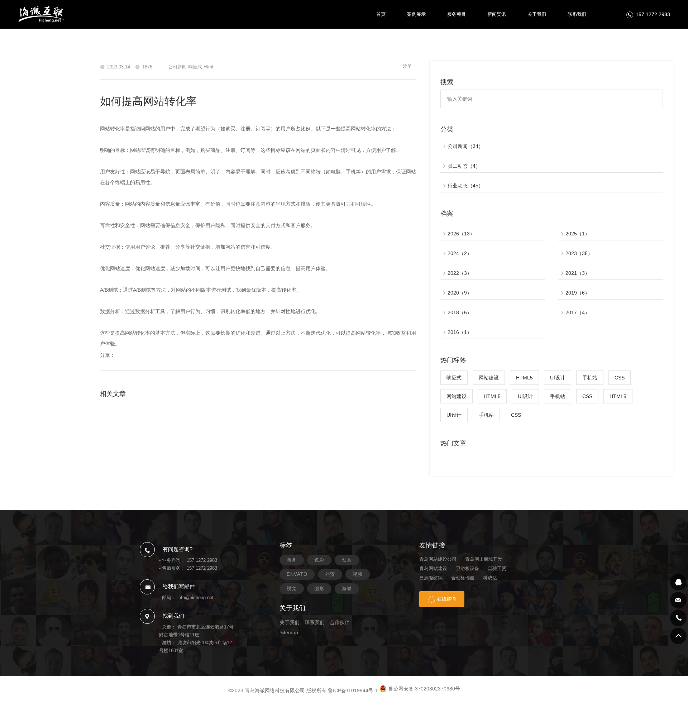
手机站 (589, 378)
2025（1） (577, 233)
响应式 (454, 378)
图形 (319, 588)
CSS (620, 378)
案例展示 (416, 14)
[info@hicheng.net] (678, 600)
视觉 (292, 588)
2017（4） (577, 312)
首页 (381, 14)
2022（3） (460, 273)
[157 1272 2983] (678, 618)
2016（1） (460, 332)
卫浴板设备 (467, 568)
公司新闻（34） (465, 146)
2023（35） (579, 253)
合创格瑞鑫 (462, 577)
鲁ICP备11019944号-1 (353, 690)
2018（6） (460, 312)
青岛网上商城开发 (483, 559)
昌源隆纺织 (431, 577)
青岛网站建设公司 (438, 559)
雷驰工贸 (497, 568)
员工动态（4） (464, 166)
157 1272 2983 (653, 14)
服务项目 (456, 14)
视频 (358, 574)
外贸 (330, 574)
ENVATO (297, 574)
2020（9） (460, 293)
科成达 (490, 577)
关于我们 (536, 14)
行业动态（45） (465, 185)
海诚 (347, 588)
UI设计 (557, 378)
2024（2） (460, 253)
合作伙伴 (340, 622)
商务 (292, 560)
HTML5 (524, 378)
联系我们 (577, 14)
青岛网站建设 (433, 568)
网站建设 (489, 378)
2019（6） (577, 293)
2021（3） (577, 273)
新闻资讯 (496, 14)
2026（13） (461, 233)
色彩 (319, 560)
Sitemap (289, 632)
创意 (347, 560)
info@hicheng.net (195, 597)
